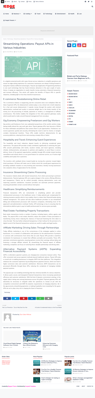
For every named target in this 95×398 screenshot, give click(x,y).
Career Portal (5, 364)
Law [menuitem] (80, 13)
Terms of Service (39, 1)
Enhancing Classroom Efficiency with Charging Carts (50, 345)
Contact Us (90, 386)
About (15, 1)
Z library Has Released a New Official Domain (30, 344)
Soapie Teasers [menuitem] (9, 20)
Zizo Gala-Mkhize (8, 51)
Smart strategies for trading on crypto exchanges (50, 378)
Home (8, 1)
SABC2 (70, 105)
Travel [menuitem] (38, 13)
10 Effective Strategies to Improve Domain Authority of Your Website (51, 362)
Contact (23, 1)
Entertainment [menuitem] (61, 13)
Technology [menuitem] (48, 13)
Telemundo (72, 110)
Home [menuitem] (7, 13)
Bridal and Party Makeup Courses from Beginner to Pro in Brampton (78, 77)
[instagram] (92, 1)
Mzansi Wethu (73, 96)
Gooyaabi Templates (30, 386)
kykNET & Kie (72, 124)
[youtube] (84, 45)
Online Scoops (6, 362)
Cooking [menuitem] (27, 13)
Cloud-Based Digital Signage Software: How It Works (12, 344)
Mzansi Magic (73, 94)
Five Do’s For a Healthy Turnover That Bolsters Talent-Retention (51, 370)
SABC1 (70, 102)
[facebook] (85, 1)
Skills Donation (6, 361)
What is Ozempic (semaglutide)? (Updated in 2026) (82, 378)
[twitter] (88, 1)
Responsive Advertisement (48, 30)
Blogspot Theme (12, 386)
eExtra (71, 116)
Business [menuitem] (16, 13)
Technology (10, 39)
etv (70, 119)
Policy (30, 1)
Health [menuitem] (72, 13)
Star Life (71, 107)
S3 (69, 99)
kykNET (71, 121)
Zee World (72, 113)
